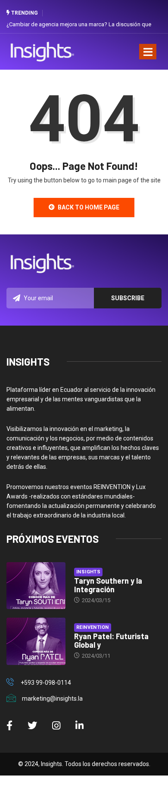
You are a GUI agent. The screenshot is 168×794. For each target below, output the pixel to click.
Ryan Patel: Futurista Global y (111, 640)
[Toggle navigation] (148, 51)
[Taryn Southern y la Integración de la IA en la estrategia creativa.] (35, 585)
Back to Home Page (88, 207)
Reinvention (92, 627)
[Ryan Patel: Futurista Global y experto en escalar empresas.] (35, 641)
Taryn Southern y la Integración (108, 585)
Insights (88, 572)
